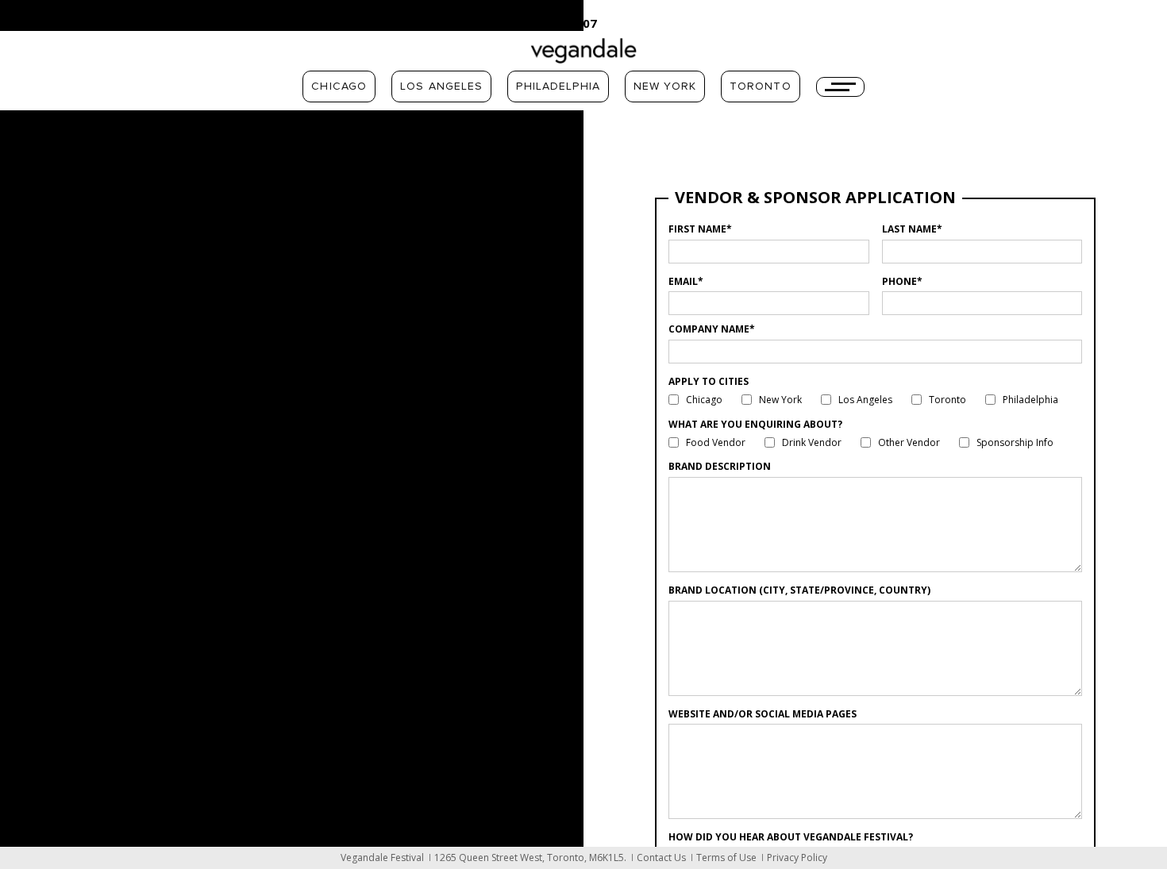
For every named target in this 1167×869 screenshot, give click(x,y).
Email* (685, 281)
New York (665, 86)
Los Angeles (441, 86)
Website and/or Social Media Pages (762, 714)
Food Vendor (715, 442)
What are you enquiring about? (755, 424)
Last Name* (912, 229)
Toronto (760, 86)
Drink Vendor (812, 442)
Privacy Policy (797, 857)
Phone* (902, 281)
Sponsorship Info (1014, 442)
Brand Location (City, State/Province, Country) (799, 590)
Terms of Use (726, 857)
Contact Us (661, 857)
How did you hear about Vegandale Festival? (790, 837)
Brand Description (719, 466)
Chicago (339, 86)
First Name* (700, 229)
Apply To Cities (708, 381)
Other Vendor (909, 442)
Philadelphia (557, 86)
